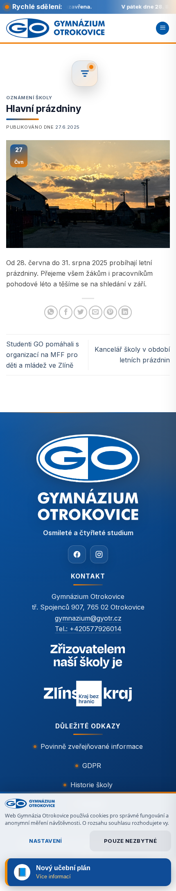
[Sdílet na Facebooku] (65, 312)
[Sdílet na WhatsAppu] (51, 312)
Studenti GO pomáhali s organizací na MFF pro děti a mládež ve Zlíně (42, 354)
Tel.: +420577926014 (88, 629)
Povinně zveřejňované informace (92, 746)
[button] (162, 28)
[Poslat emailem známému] (95, 312)
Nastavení (45, 840)
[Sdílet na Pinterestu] (110, 312)
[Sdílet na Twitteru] (80, 312)
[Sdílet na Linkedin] (125, 312)
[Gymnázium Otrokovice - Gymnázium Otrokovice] (55, 28)
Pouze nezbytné (130, 840)
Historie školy (91, 785)
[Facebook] (77, 554)
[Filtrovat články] (85, 73)
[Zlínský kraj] (88, 676)
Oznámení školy (29, 97)
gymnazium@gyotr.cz (88, 618)
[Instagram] (99, 554)
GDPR (91, 765)
